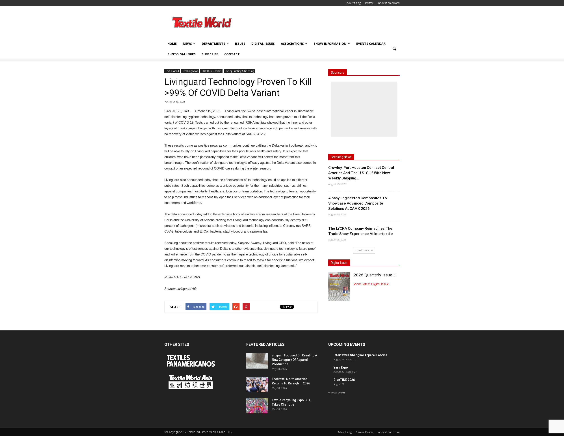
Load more (362, 250)
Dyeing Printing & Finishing (239, 71)
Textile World (172, 71)
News (187, 43)
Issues (240, 43)
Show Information (330, 43)
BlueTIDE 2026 (344, 380)
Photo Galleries (181, 54)
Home (172, 43)
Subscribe (210, 54)
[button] (394, 49)
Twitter (369, 3)
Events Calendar (371, 43)
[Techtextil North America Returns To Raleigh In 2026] (257, 384)
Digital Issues (263, 43)
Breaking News (190, 71)
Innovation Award (389, 3)
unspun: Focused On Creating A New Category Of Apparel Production (294, 360)
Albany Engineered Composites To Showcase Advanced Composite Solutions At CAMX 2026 (357, 203)
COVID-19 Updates (211, 71)
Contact (232, 54)
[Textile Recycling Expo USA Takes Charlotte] (257, 405)
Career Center (364, 432)
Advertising (354, 3)
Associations (292, 43)
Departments (213, 43)
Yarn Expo (341, 367)
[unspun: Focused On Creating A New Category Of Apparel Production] (257, 361)
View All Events (336, 392)
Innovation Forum (389, 432)
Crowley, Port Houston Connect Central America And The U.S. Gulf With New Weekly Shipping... (361, 172)
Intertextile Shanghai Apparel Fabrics (360, 355)
